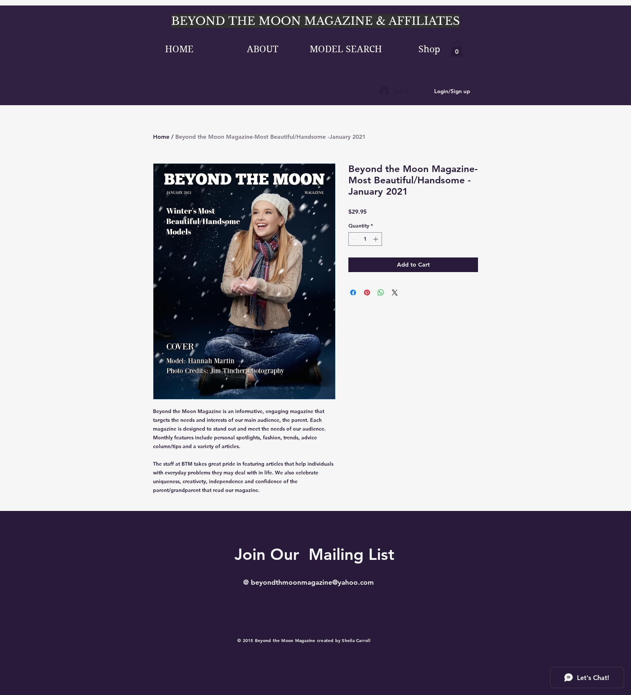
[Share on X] (394, 292)
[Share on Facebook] (353, 292)
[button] (456, 49)
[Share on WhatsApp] (380, 292)
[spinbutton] (365, 239)
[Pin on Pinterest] (367, 292)
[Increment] (376, 239)
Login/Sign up (452, 91)
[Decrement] (354, 239)
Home (161, 136)
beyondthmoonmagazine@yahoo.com (312, 582)
